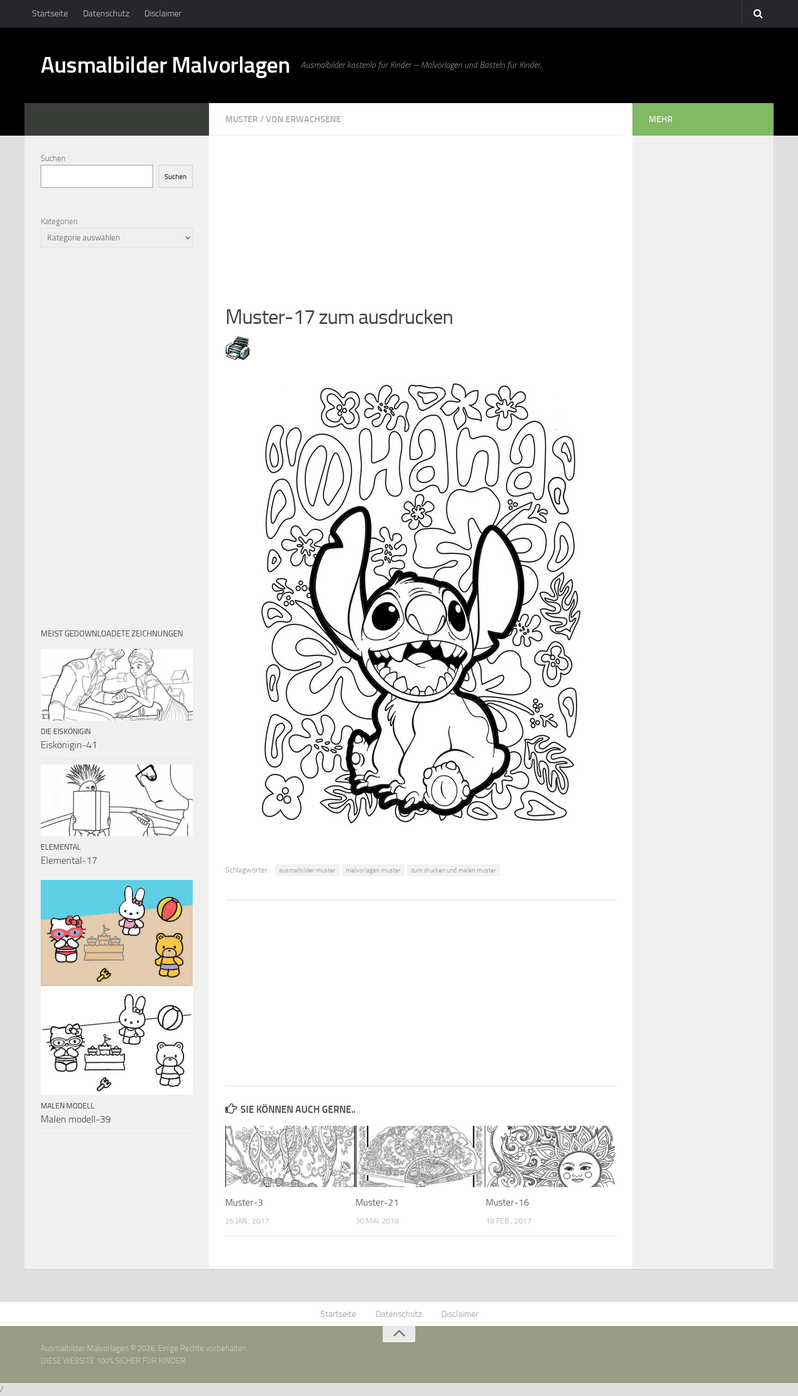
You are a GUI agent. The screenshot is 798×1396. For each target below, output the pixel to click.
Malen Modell (67, 1106)
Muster (241, 119)
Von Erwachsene (303, 119)
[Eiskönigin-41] (117, 685)
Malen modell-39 (76, 1119)
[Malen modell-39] (117, 987)
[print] (237, 357)
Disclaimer (162, 13)
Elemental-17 (69, 860)
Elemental (61, 847)
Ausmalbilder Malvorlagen (165, 65)
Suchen (53, 158)
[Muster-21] (420, 1156)
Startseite (50, 13)
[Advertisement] (420, 212)
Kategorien (59, 221)
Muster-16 (507, 1202)
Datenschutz (106, 13)
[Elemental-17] (117, 800)
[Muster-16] (551, 1156)
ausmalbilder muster (307, 870)
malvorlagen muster (373, 870)
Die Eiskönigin (66, 731)
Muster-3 (244, 1202)
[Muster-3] (290, 1156)
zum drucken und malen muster (453, 870)
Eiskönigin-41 (69, 745)
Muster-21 (377, 1202)
